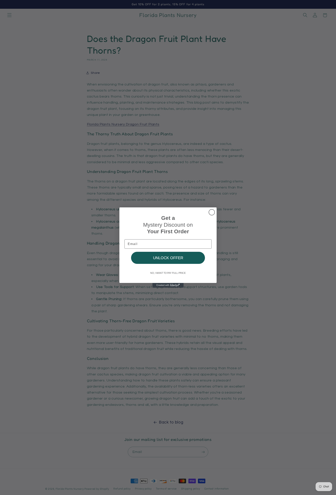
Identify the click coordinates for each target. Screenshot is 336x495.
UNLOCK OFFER (168, 258)
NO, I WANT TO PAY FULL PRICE (168, 273)
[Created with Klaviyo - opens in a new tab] (168, 285)
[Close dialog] (212, 212)
